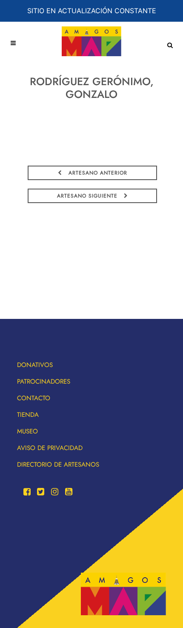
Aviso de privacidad (50, 448)
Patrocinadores (43, 381)
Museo (27, 431)
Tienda (28, 414)
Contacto (33, 398)
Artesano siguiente (88, 196)
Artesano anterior (96, 173)
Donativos (35, 365)
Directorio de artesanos (58, 464)
